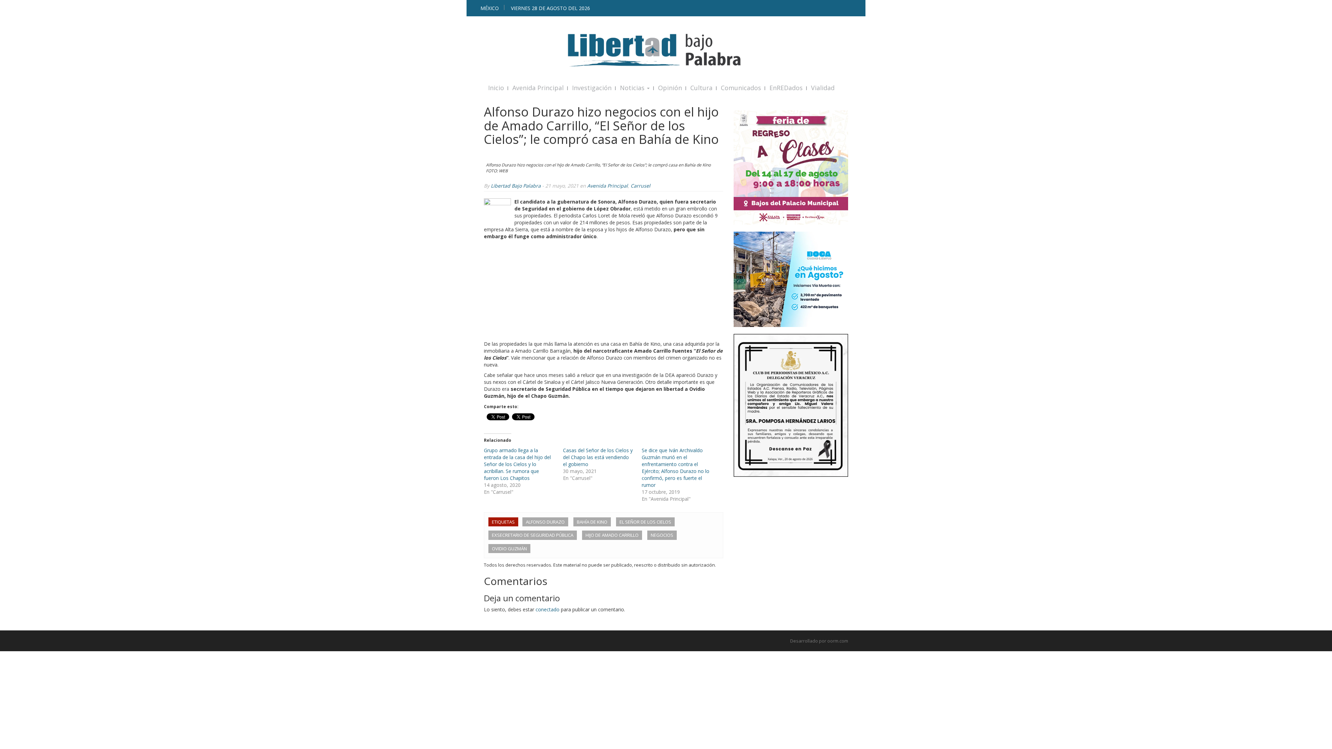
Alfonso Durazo (545, 522)
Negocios (662, 535)
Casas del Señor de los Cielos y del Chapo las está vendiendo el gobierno (598, 457)
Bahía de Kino (592, 522)
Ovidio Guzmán (509, 548)
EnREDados (786, 88)
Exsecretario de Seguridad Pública (532, 535)
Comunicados (741, 88)
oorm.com (837, 641)
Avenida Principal (538, 88)
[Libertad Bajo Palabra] (666, 50)
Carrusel (640, 185)
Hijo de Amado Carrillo (612, 535)
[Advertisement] (603, 292)
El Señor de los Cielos (645, 522)
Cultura (701, 88)
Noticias (633, 88)
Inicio (496, 88)
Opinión (670, 88)
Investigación (592, 88)
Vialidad (823, 88)
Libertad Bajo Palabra (516, 185)
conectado (548, 609)
